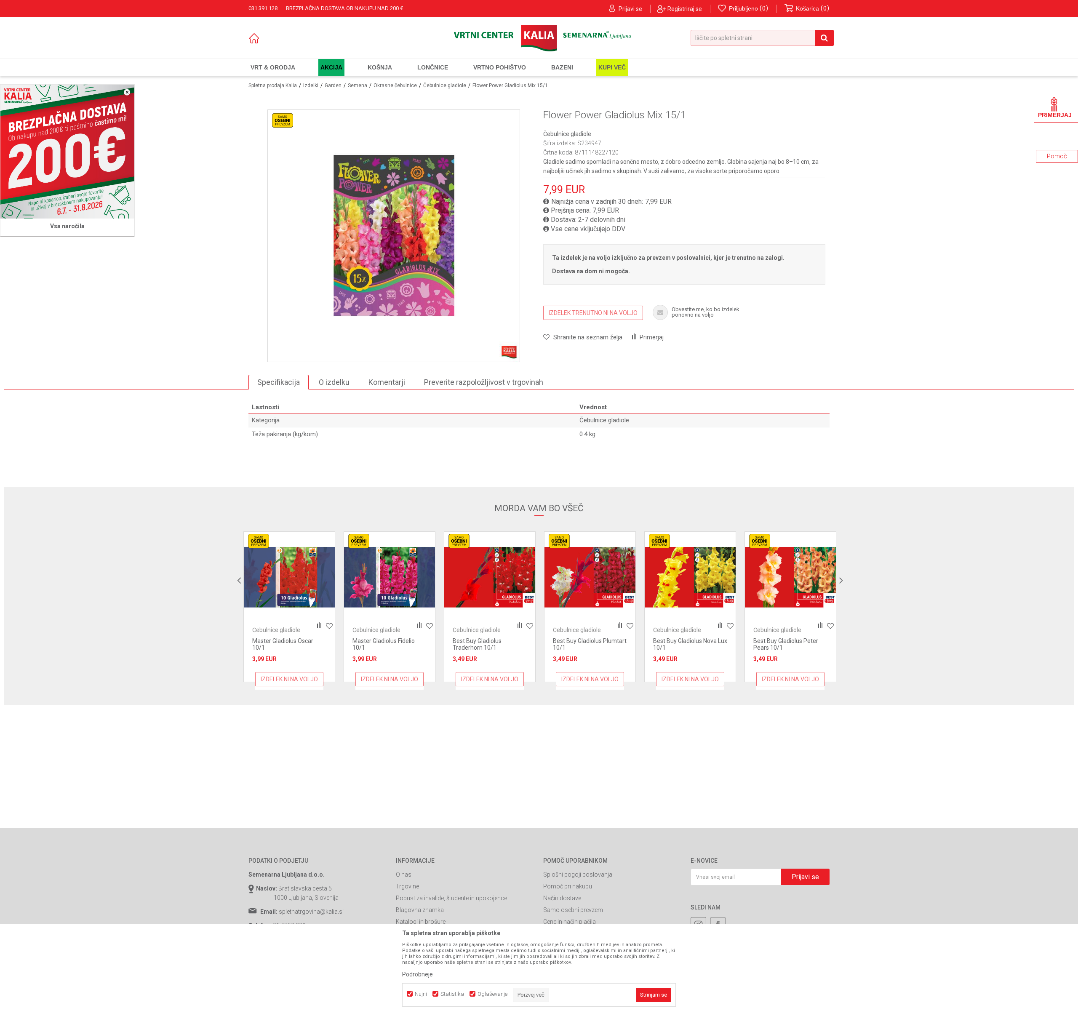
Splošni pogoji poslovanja (577, 874)
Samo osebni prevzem (573, 910)
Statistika (452, 994)
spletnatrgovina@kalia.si (311, 911)
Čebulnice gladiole (444, 85)
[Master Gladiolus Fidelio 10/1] (320, 577)
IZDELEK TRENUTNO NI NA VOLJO (593, 312)
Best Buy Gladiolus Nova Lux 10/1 (621, 644)
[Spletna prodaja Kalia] (538, 38)
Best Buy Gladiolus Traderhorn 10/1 (408, 644)
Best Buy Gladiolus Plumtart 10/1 (521, 644)
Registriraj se (684, 8)
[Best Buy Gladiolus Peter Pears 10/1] (721, 577)
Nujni (421, 994)
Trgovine (407, 886)
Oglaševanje (492, 994)
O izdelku (334, 382)
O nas (403, 874)
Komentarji (386, 382)
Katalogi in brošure (421, 921)
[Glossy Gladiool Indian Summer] (821, 577)
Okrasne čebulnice (395, 85)
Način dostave (562, 898)
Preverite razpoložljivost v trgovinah (483, 382)
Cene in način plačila (569, 921)
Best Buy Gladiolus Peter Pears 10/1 (716, 644)
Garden (333, 85)
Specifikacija (278, 382)
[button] (762, 38)
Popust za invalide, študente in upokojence (451, 898)
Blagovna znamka (420, 910)
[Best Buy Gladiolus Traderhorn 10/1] (420, 577)
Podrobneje (417, 974)
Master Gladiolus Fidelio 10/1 (314, 644)
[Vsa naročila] (67, 152)
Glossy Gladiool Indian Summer (812, 644)
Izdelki (310, 85)
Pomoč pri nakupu (567, 886)
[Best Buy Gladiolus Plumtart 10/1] (520, 577)
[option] (320, 606)
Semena (357, 85)
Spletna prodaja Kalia (272, 85)
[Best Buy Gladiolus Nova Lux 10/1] (621, 577)
